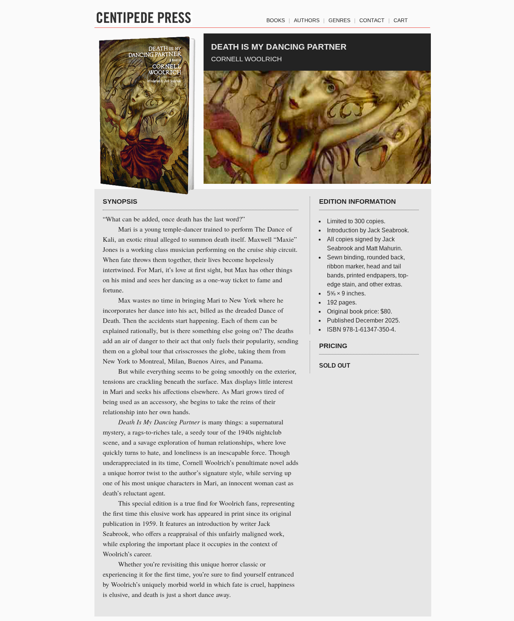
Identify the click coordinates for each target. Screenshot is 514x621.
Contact (372, 18)
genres (339, 18)
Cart (401, 18)
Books (275, 18)
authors (306, 18)
